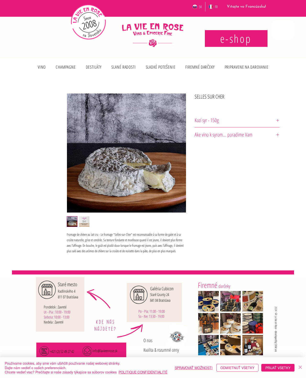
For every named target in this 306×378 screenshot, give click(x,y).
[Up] (41, 63)
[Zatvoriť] (300, 367)
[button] (41, 67)
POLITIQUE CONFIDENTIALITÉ (143, 372)
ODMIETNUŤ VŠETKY (237, 367)
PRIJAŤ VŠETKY (277, 367)
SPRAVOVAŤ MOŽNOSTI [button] (194, 367)
